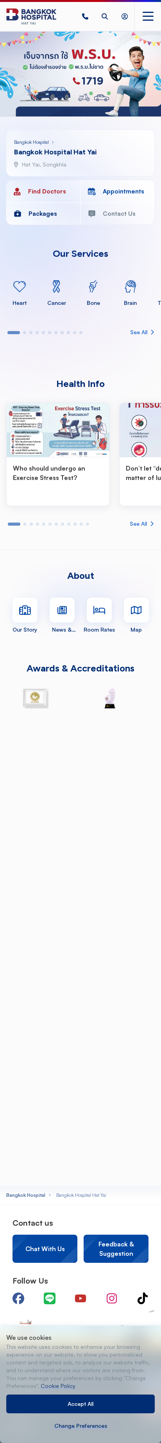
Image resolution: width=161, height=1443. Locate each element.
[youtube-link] (80, 1298)
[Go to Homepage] (31, 16)
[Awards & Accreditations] (35, 698)
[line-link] (49, 1298)
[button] (85, 16)
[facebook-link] (18, 1298)
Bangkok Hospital (25, 1195)
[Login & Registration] (124, 16)
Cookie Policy (58, 1385)
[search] (104, 16)
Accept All (80, 1403)
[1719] (85, 16)
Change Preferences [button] (80, 1425)
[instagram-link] (112, 1298)
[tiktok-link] (142, 1298)
